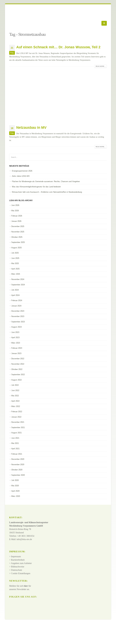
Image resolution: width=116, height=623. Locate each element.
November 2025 (17, 232)
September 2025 (18, 242)
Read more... (101, 66)
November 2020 (17, 464)
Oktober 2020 (16, 470)
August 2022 (16, 380)
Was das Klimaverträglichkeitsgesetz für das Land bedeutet (36, 187)
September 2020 (18, 475)
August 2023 (16, 327)
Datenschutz (16, 570)
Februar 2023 (16, 348)
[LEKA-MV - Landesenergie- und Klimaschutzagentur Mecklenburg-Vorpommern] (17, 23)
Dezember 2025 (17, 226)
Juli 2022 (15, 385)
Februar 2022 (16, 411)
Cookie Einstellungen (20, 573)
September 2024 (18, 285)
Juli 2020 (15, 480)
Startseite (13, 30)
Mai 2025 (15, 263)
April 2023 (15, 337)
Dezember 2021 (17, 422)
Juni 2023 (15, 332)
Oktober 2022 (16, 369)
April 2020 (15, 491)
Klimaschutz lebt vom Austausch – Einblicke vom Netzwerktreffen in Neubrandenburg (47, 192)
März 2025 (15, 274)
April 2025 (15, 269)
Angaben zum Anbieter (21, 563)
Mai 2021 (15, 443)
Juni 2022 (15, 390)
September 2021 (18, 427)
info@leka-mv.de (24, 539)
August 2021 (16, 433)
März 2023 (15, 343)
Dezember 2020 (17, 459)
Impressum (16, 556)
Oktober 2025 (16, 237)
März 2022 (15, 406)
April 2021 (15, 449)
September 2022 (18, 374)
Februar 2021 (16, 454)
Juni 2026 (15, 205)
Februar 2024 (16, 300)
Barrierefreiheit (17, 560)
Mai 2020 (15, 486)
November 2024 (17, 279)
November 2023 (17, 316)
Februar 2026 (16, 216)
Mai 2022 (15, 396)
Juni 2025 (15, 258)
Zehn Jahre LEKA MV (21, 176)
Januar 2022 (16, 417)
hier (26, 586)
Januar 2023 (16, 353)
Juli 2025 (15, 253)
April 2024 (15, 295)
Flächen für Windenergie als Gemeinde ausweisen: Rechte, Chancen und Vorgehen (46, 181)
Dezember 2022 (17, 359)
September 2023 (18, 322)
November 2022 (17, 364)
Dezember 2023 (17, 311)
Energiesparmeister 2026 (22, 171)
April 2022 (15, 401)
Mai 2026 (15, 211)
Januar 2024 (16, 306)
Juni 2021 (15, 438)
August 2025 (16, 248)
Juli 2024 (15, 290)
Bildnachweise (17, 566)
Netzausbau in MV (31, 127)
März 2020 (15, 496)
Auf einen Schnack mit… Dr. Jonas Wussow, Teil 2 (58, 47)
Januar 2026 (16, 221)
